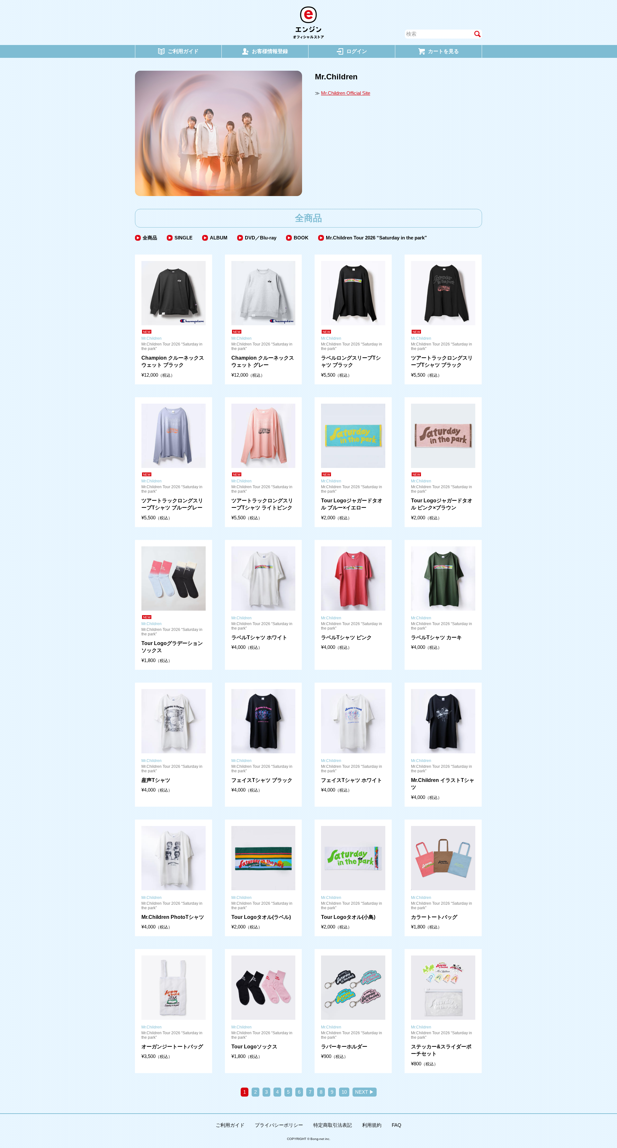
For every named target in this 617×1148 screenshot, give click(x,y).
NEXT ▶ (364, 1092)
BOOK (301, 237)
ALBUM (219, 237)
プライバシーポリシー (279, 1125)
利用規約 (371, 1125)
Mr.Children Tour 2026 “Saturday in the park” (376, 237)
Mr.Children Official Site (345, 93)
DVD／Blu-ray (260, 237)
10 (344, 1092)
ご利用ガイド (230, 1125)
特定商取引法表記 (332, 1125)
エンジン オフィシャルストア (308, 22)
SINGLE (183, 237)
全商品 (150, 237)
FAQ (396, 1125)
